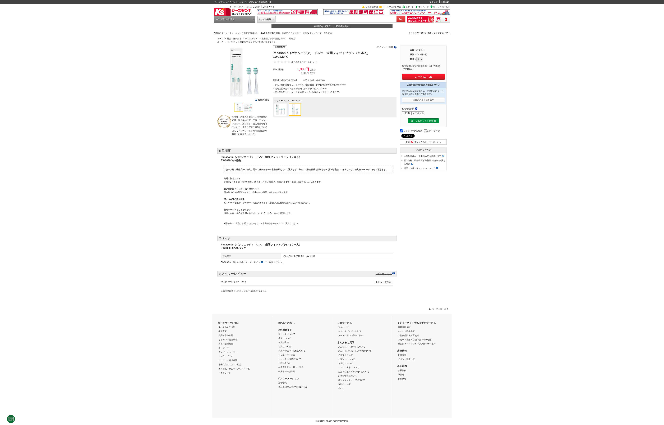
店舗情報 (402, 350)
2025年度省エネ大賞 (270, 33)
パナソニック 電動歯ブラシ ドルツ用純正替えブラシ (251, 42)
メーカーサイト (253, 262)
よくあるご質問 (253, 7)
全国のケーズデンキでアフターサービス (416, 344)
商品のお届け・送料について (291, 351)
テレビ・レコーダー (227, 352)
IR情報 (401, 374)
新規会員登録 (372, 7)
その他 (341, 388)
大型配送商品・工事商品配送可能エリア (422, 156)
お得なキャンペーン (312, 33)
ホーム (220, 38)
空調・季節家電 (225, 335)
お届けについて (345, 363)
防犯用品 (328, 33)
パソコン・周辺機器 (227, 360)
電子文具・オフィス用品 (229, 364)
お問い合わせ (433, 130)
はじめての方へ (236, 7)
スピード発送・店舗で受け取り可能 (414, 339)
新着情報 (282, 383)
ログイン (410, 7)
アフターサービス (286, 355)
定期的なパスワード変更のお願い (332, 26)
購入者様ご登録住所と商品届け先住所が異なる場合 (424, 162)
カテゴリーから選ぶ (225, 19)
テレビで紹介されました (247, 33)
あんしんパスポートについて (351, 347)
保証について (344, 384)
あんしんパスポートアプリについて (354, 351)
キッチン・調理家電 (227, 339)
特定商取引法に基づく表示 (290, 367)
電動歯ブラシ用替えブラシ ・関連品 (278, 38)
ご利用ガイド (268, 7)
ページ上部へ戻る (440, 309)
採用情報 (433, 2)
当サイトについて (286, 334)
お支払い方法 (284, 346)
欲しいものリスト (441, 7)
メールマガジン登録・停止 (350, 335)
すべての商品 (265, 19)
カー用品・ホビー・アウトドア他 (234, 369)
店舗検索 (402, 355)
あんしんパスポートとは (349, 331)
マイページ (423, 7)
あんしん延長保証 (406, 331)
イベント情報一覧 (406, 359)
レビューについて (384, 273)
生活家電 (222, 331)
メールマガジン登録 (391, 7)
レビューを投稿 (383, 282)
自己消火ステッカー (291, 33)
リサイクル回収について (289, 359)
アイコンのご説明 (385, 47)
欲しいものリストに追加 (423, 121)
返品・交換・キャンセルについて (419, 168)
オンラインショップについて (351, 380)
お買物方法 (283, 342)
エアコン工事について (348, 367)
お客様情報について (347, 376)
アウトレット (224, 373)
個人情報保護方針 (286, 371)
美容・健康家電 (234, 38)
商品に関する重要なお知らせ (291, 387)
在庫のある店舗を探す (423, 100)
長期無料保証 (404, 327)
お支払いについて (346, 359)
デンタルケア (251, 38)
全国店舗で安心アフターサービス (423, 142)
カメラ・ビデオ (225, 356)
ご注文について (345, 355)
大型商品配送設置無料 (408, 335)
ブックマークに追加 (413, 130)
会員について (284, 338)
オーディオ (223, 348)
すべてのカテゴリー (227, 327)
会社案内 (445, 2)
